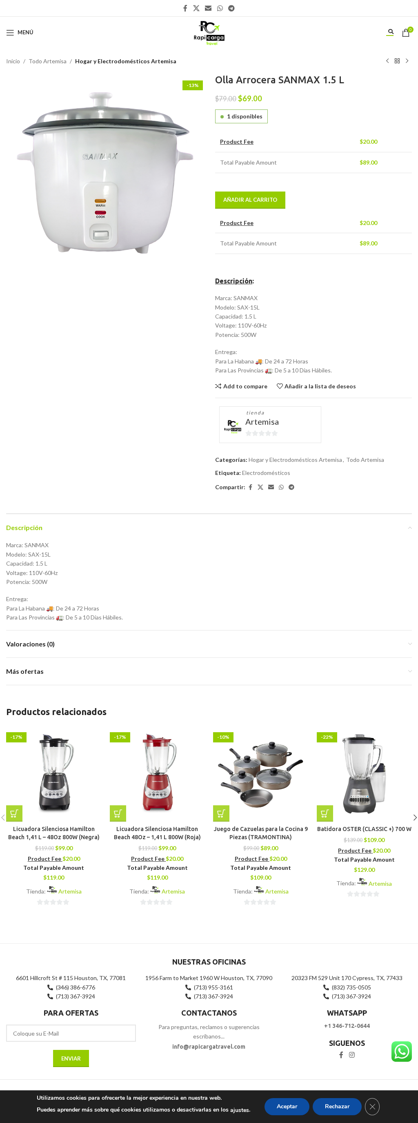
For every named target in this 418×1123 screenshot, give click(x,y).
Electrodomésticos (266, 472)
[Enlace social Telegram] (231, 8)
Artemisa (262, 421)
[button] (14, 813)
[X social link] (196, 8)
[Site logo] (209, 31)
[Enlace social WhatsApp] (219, 8)
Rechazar (337, 1106)
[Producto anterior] (387, 61)
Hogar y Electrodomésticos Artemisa (125, 61)
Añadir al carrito (250, 199)
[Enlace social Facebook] (185, 8)
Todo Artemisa (48, 61)
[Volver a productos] (397, 61)
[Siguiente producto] (407, 61)
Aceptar (287, 1106)
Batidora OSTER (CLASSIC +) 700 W (364, 829)
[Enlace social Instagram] (351, 1055)
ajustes (239, 1110)
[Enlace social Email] (208, 8)
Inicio (13, 61)
